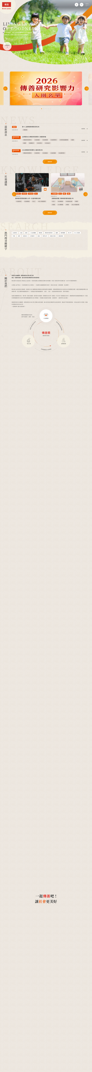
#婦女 (59, 206)
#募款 (72, 140)
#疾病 (25, 206)
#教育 (23, 203)
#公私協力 (47, 143)
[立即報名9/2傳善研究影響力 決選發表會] (85, 140)
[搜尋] (81, 4)
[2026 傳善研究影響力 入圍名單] (46, 88)
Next (86, 88)
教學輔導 (63, 233)
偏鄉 (57, 233)
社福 (21, 233)
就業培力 (25, 236)
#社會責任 (37, 153)
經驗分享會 (53, 236)
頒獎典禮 (61, 236)
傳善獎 (40, 233)
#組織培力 (31, 143)
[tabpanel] (46, 32)
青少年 (69, 233)
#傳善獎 (25, 130)
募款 (39, 236)
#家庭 (29, 203)
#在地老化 (39, 143)
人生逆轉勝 (33, 233)
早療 (14, 236)
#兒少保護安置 (42, 206)
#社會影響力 (54, 140)
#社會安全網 (37, 203)
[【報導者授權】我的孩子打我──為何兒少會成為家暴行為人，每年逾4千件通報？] (68, 182)
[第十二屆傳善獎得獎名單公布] (85, 129)
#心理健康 (32, 206)
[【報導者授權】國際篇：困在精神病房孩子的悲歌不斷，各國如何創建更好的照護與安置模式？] (32, 182)
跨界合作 (45, 236)
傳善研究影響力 (49, 233)
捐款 (26, 233)
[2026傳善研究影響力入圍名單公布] (85, 152)
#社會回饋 (45, 140)
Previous (5, 88)
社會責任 (15, 233)
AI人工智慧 (77, 233)
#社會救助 (18, 206)
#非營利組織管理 (64, 140)
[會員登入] (76, 4)
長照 (19, 236)
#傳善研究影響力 (27, 140)
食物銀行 (32, 236)
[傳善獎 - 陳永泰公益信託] (6, 5)
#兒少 (17, 203)
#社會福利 (37, 140)
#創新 (24, 143)
